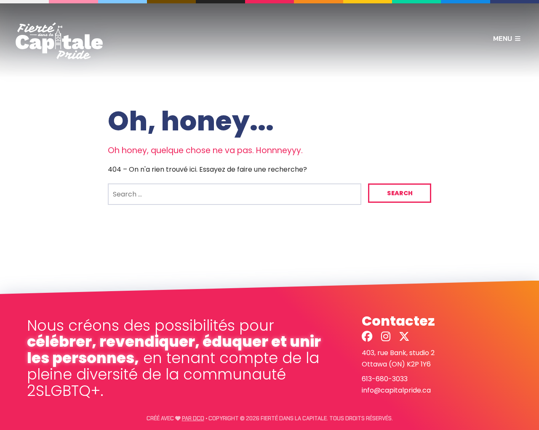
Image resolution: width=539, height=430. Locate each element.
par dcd (193, 418)
